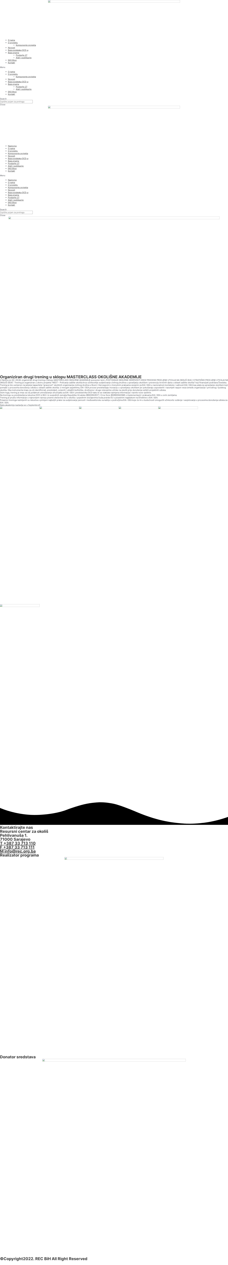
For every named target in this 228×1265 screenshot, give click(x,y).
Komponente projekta (26, 45)
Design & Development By (26, 1262)
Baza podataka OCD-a (18, 50)
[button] (114, 67)
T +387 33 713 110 (18, 843)
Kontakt (11, 62)
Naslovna (12, 146)
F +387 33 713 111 (17, 847)
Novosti (11, 47)
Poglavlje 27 (21, 55)
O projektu (13, 42)
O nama (11, 40)
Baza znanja (13, 52)
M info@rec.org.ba (18, 851)
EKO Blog (12, 60)
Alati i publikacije (24, 57)
